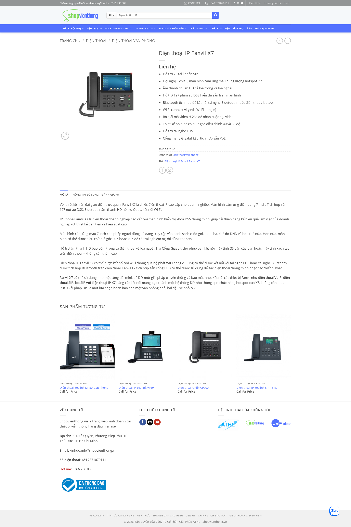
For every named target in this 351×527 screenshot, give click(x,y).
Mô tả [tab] (64, 194)
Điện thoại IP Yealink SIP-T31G (256, 388)
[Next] (291, 357)
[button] (65, 136)
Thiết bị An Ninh (264, 28)
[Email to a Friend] (169, 170)
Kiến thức (255, 3)
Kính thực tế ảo (242, 28)
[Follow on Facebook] (234, 3)
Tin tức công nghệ (120, 515)
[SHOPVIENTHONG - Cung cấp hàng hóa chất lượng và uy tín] (80, 15)
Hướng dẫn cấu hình (276, 3)
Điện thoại (93, 28)
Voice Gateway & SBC (117, 28)
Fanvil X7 (194, 161)
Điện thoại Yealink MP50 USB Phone (84, 388)
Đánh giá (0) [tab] (110, 194)
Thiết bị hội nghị (71, 28)
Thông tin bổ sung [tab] (85, 194)
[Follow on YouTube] (242, 3)
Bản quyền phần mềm (171, 28)
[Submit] (215, 15)
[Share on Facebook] (162, 170)
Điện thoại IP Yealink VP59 (136, 388)
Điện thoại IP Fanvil (176, 161)
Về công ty (97, 515)
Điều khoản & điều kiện (246, 515)
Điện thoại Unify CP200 (193, 388)
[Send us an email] (238, 3)
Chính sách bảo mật (212, 515)
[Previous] (60, 357)
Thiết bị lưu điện (220, 28)
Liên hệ (190, 515)
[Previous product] (287, 41)
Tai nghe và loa (143, 28)
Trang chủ (70, 40)
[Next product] (279, 41)
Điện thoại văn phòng (133, 40)
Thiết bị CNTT (197, 28)
